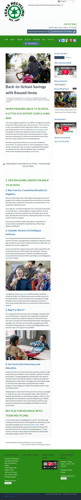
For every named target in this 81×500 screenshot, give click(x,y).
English (63, 1)
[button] (75, 88)
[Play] (45, 467)
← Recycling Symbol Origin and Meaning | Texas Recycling (23, 442)
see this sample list (39, 129)
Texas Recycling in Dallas (29, 100)
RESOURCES (36, 39)
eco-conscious (26, 98)
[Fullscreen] (57, 467)
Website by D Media (69, 494)
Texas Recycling (63, 141)
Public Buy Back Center (31, 425)
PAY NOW (8, 483)
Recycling (46, 100)
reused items (18, 100)
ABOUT (12, 39)
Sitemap (58, 494)
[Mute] (55, 467)
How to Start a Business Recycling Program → (37, 444)
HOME (6, 39)
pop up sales (24, 294)
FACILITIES (28, 39)
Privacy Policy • (50, 494)
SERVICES (20, 39)
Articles (8, 101)
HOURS (63, 478)
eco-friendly (34, 98)
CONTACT (51, 39)
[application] (50, 465)
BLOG (44, 39)
